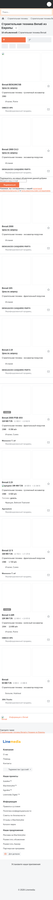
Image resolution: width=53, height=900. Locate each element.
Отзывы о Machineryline (13, 820)
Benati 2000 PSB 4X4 (12, 418)
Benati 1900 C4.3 (10, 149)
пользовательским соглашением (35, 191)
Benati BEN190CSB (11, 85)
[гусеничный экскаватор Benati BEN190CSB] (26, 67)
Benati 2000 (7, 226)
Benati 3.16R (8, 615)
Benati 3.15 (7, 482)
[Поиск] (49, 12)
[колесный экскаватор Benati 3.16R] (26, 597)
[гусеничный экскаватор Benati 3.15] (26, 464)
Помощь (6, 759)
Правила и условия (11, 806)
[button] (49, 4)
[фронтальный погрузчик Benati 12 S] (26, 533)
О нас (5, 754)
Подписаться (10, 185)
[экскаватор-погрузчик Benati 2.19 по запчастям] (26, 332)
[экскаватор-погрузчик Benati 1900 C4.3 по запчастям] (26, 131)
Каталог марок (9, 824)
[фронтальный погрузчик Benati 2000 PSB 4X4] (26, 400)
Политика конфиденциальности (17, 811)
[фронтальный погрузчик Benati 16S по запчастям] (26, 270)
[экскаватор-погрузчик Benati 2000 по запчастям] (26, 208)
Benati (5, 680)
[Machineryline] (3, 18)
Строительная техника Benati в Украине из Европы (22, 732)
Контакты (7, 763)
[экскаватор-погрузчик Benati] (26, 662)
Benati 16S (7, 288)
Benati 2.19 (7, 350)
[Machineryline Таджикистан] (18, 4)
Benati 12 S (7, 550)
